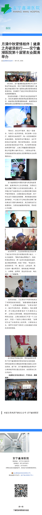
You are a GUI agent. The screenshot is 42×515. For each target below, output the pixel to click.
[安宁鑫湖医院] (21, 9)
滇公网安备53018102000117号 (21, 473)
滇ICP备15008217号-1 (27, 475)
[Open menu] (1, 35)
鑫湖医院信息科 (8, 61)
